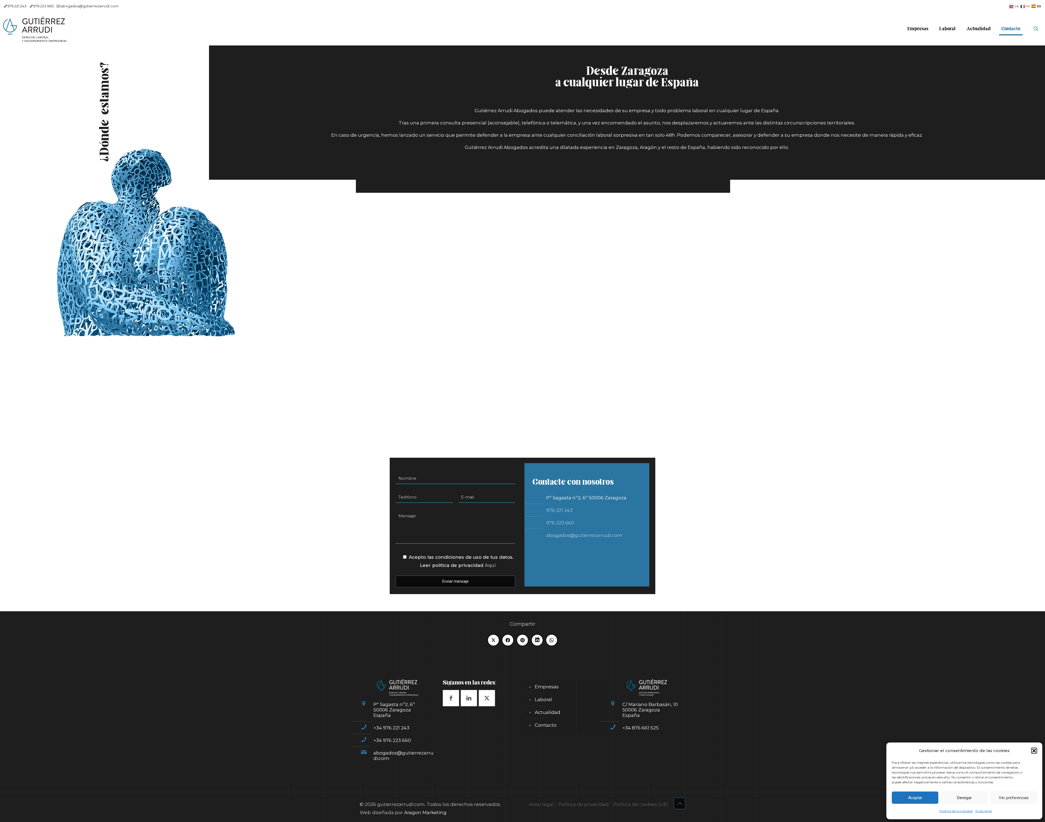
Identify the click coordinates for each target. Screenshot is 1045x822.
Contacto (546, 725)
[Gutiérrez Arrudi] (35, 29)
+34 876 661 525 (640, 728)
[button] (1034, 750)
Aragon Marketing (425, 812)
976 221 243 (16, 6)
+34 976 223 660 (392, 740)
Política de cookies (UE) (640, 804)
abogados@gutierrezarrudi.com (89, 6)
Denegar (964, 797)
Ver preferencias (1014, 797)
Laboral (543, 699)
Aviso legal (983, 811)
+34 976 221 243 (391, 728)
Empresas (547, 686)
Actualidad (547, 712)
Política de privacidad (956, 811)
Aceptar (915, 797)
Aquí (490, 565)
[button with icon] (451, 698)
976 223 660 (43, 6)
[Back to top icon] (679, 803)
